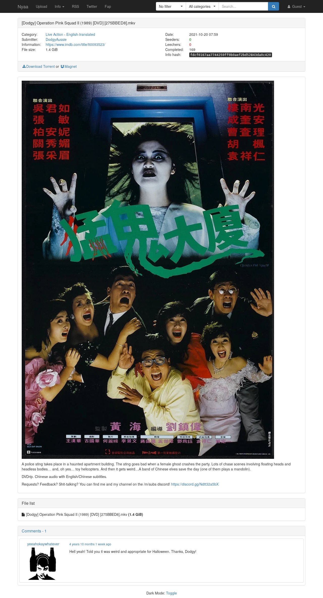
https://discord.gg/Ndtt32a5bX (195, 484)
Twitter (92, 6)
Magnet (71, 66)
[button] (171, 6)
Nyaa (23, 6)
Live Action (54, 34)
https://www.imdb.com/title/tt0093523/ (75, 44)
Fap (108, 6)
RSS (75, 6)
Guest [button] (297, 6)
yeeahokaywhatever (43, 543)
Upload (41, 6)
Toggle (171, 592)
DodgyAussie (56, 39)
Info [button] (58, 6)
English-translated (80, 34)
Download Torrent (40, 66)
